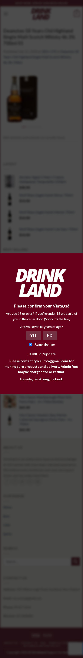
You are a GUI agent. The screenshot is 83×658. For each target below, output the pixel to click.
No (50, 335)
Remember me (44, 344)
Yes (33, 335)
